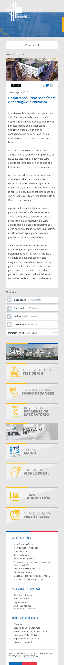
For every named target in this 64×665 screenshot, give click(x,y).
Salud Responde (21, 598)
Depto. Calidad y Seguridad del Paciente (33, 575)
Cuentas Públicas (22, 555)
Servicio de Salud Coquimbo (27, 627)
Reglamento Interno (23, 572)
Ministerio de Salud (23, 642)
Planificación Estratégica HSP (27, 568)
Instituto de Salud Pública (25, 635)
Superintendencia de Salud (26, 638)
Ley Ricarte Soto (21, 602)
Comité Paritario (21, 551)
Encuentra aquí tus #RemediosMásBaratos (25, 607)
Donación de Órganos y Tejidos (29, 579)
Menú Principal (32, 45)
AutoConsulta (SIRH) (23, 544)
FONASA (18, 624)
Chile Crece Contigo (23, 595)
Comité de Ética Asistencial (26, 547)
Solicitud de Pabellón (24, 558)
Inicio (8, 54)
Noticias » (19, 54)
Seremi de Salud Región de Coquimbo (31, 631)
